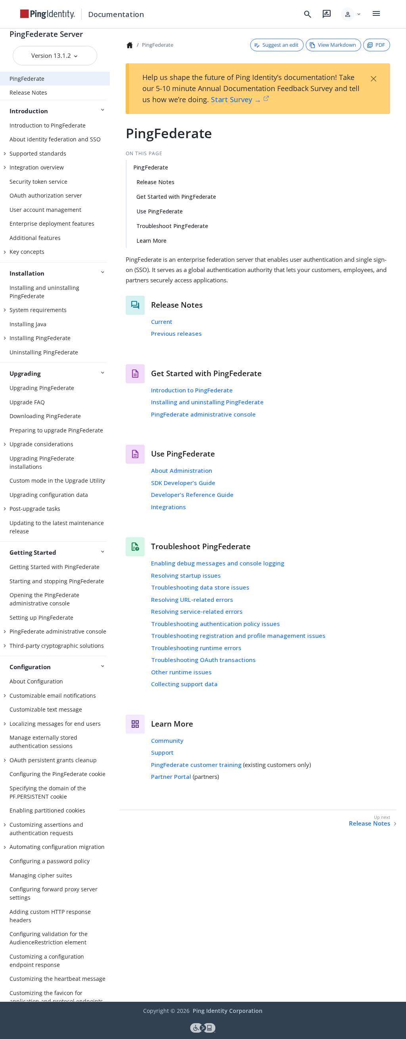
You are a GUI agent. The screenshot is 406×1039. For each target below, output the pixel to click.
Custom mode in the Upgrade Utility (57, 480)
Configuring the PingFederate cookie (57, 774)
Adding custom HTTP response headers (50, 916)
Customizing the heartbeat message (57, 978)
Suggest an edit (280, 44)
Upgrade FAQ (27, 402)
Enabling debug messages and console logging (217, 563)
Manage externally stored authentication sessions (43, 742)
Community (167, 740)
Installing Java (28, 324)
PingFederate (27, 78)
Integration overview (37, 167)
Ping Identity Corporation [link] (227, 1010)
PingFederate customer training (196, 765)
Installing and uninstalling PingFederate (44, 292)
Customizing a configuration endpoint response (47, 961)
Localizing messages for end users (55, 723)
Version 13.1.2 (52, 55)
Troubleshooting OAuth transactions (203, 660)
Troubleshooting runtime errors (196, 648)
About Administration (181, 470)
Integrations (168, 507)
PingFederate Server (46, 34)
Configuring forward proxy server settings (54, 893)
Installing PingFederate (40, 338)
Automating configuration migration (57, 847)
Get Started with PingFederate (176, 196)
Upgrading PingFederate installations (42, 462)
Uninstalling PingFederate (44, 352)
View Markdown (337, 44)
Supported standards (38, 153)
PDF (380, 44)
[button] (351, 14)
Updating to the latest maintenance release (57, 527)
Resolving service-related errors (197, 611)
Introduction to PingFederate (48, 125)
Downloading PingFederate (45, 416)
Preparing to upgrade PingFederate (56, 430)
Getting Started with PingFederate (55, 567)
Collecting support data (184, 684)
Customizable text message (46, 709)
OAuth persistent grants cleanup (53, 760)
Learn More (151, 240)
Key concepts (27, 251)
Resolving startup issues (186, 575)
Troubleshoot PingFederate (172, 226)
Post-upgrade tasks (35, 508)
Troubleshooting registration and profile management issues (238, 635)
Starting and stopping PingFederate (57, 581)
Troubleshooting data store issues (200, 587)
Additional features (35, 238)
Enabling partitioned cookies (47, 810)
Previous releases (176, 333)
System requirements (38, 310)
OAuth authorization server (46, 195)
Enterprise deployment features (52, 223)
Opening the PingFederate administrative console (44, 599)
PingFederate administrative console (58, 631)
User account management (45, 209)
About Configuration (36, 681)
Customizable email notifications (53, 695)
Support (162, 752)
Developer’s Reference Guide (192, 495)
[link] (47, 14)
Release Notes (28, 92)
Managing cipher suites (41, 875)
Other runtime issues (181, 672)
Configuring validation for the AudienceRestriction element (49, 938)
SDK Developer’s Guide (183, 483)
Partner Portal (171, 776)
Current (161, 321)
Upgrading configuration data (49, 495)
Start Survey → (236, 99)
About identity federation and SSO (55, 139)
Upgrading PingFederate (42, 388)
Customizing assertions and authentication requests (46, 829)
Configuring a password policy (50, 861)
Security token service (38, 181)
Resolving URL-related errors (192, 599)
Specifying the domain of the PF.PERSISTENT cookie (48, 792)
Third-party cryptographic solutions (57, 645)
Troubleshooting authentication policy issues (215, 624)
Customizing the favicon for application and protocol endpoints (56, 997)
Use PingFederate (159, 211)
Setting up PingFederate (41, 617)
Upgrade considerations (41, 444)
